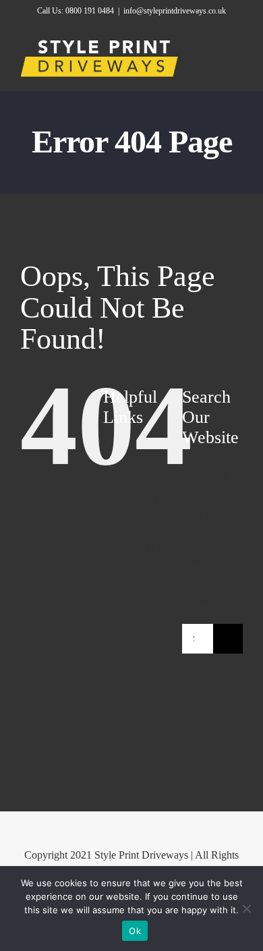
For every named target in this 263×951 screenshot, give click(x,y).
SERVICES (148, 477)
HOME (140, 454)
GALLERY (148, 548)
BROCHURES (154, 524)
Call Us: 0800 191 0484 (75, 11)
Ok (135, 930)
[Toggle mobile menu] (237, 58)
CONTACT (148, 571)
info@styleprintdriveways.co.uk (174, 11)
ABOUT (142, 501)
